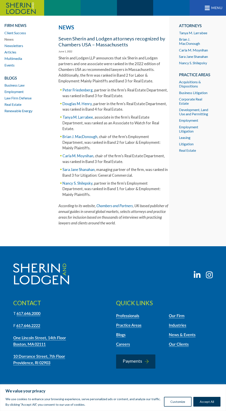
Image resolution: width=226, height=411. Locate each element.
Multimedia (13, 58)
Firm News (15, 26)
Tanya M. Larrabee (77, 117)
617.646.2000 (28, 314)
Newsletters (13, 46)
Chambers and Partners (114, 205)
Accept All (207, 401)
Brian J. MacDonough (79, 136)
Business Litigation (193, 93)
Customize (177, 401)
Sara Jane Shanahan (78, 169)
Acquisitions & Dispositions (190, 84)
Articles (10, 52)
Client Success (15, 33)
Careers (123, 345)
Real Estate (187, 150)
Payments (132, 361)
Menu (216, 8)
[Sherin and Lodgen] (41, 274)
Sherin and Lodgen (22, 8)
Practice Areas (128, 326)
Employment (188, 120)
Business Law (14, 85)
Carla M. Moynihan (77, 155)
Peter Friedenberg (77, 90)
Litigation (186, 144)
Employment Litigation (188, 129)
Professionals (127, 316)
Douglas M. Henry (77, 103)
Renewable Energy (18, 111)
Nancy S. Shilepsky (77, 183)
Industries (177, 326)
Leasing (184, 137)
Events (9, 65)
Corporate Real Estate (190, 101)
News (9, 39)
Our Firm (177, 316)
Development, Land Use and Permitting (193, 112)
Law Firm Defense (18, 98)
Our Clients (179, 345)
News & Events (182, 335)
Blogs (121, 335)
